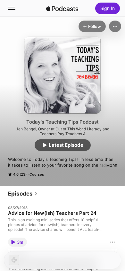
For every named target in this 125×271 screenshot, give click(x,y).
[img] (62, 8)
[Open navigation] (11, 8)
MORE (111, 165)
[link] (23, 193)
